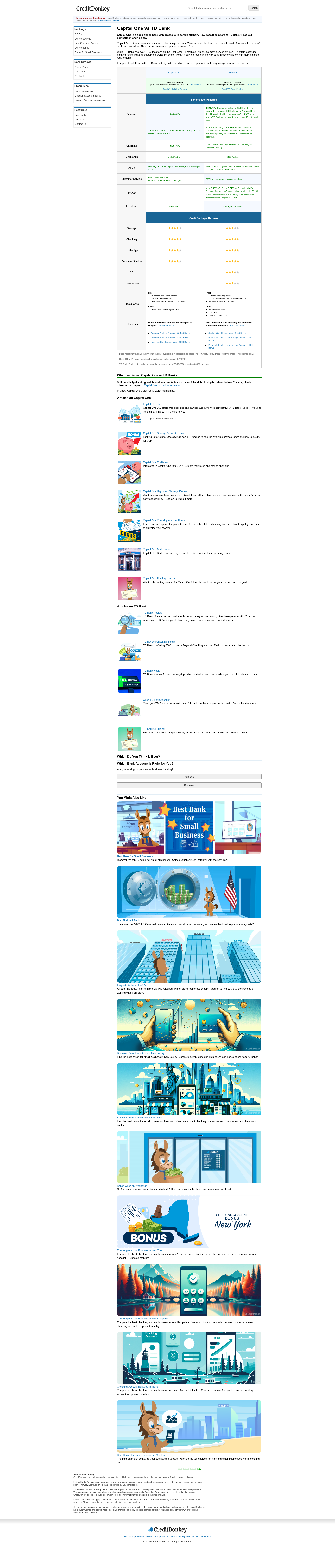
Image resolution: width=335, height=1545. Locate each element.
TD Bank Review (152, 612)
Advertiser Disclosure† (108, 20)
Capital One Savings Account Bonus (163, 433)
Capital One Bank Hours (156, 549)
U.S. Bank (80, 71)
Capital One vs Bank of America (162, 418)
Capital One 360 (152, 404)
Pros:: (166, 301)
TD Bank (232, 72)
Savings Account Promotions (90, 100)
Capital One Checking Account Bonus (164, 520)
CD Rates (80, 34)
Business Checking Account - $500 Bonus (170, 342)
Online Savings (83, 38)
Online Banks (82, 48)
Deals (149, 1536)
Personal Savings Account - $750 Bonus (170, 337)
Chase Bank (81, 67)
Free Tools (80, 115)
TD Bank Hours (151, 670)
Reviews (139, 1536)
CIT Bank (80, 76)
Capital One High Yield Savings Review (165, 491)
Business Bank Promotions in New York (139, 1117)
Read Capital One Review (175, 89)
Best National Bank (128, 920)
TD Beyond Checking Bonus (159, 641)
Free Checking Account (87, 43)
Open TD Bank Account (156, 699)
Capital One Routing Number (159, 578)
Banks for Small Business (88, 52)
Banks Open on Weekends (132, 1185)
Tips (156, 1536)
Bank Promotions (84, 91)
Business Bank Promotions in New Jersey (140, 1053)
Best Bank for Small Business (135, 856)
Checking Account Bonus (88, 95)
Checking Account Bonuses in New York (139, 1250)
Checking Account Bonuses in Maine (137, 1386)
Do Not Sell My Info (180, 1536)
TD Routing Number (154, 728)
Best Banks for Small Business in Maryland (141, 1455)
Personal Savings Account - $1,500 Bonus (170, 333)
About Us (80, 119)
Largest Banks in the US (131, 985)
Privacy (164, 1536)
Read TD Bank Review (232, 89)
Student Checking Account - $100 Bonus (227, 333)
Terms (195, 1536)
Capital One (174, 72)
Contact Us (80, 124)
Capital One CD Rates (155, 462)
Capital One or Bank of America (162, 385)
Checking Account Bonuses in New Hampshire (143, 1318)
